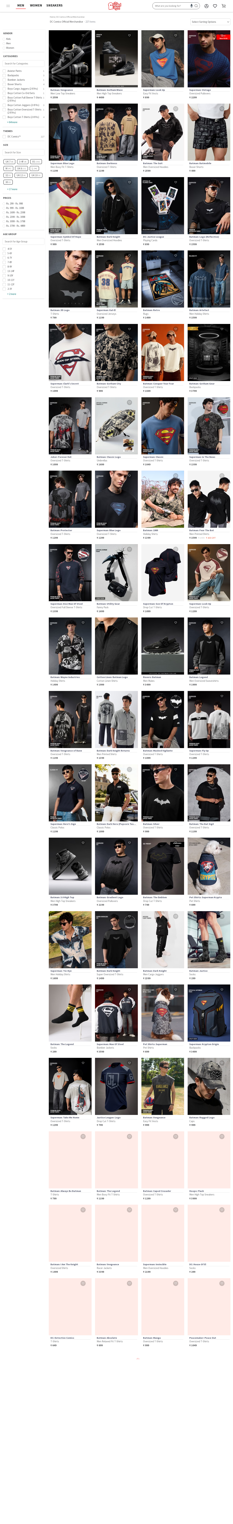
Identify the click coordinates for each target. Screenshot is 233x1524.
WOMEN (36, 5)
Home (52, 17)
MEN (20, 5)
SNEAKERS (54, 5)
